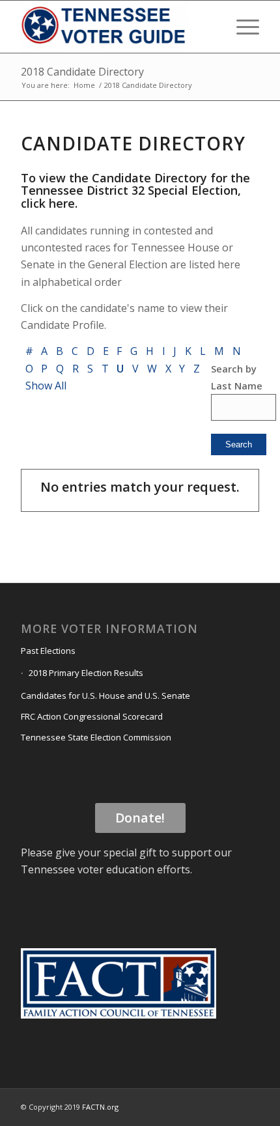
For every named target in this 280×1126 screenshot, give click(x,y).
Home (84, 85)
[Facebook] (191, 1105)
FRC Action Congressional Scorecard (92, 716)
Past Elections (48, 650)
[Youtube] (230, 1105)
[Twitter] (210, 1105)
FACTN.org (100, 1107)
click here (48, 203)
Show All (45, 385)
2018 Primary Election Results (86, 673)
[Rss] (249, 1105)
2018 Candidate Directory (82, 71)
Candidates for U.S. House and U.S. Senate (105, 695)
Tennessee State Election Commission (96, 737)
